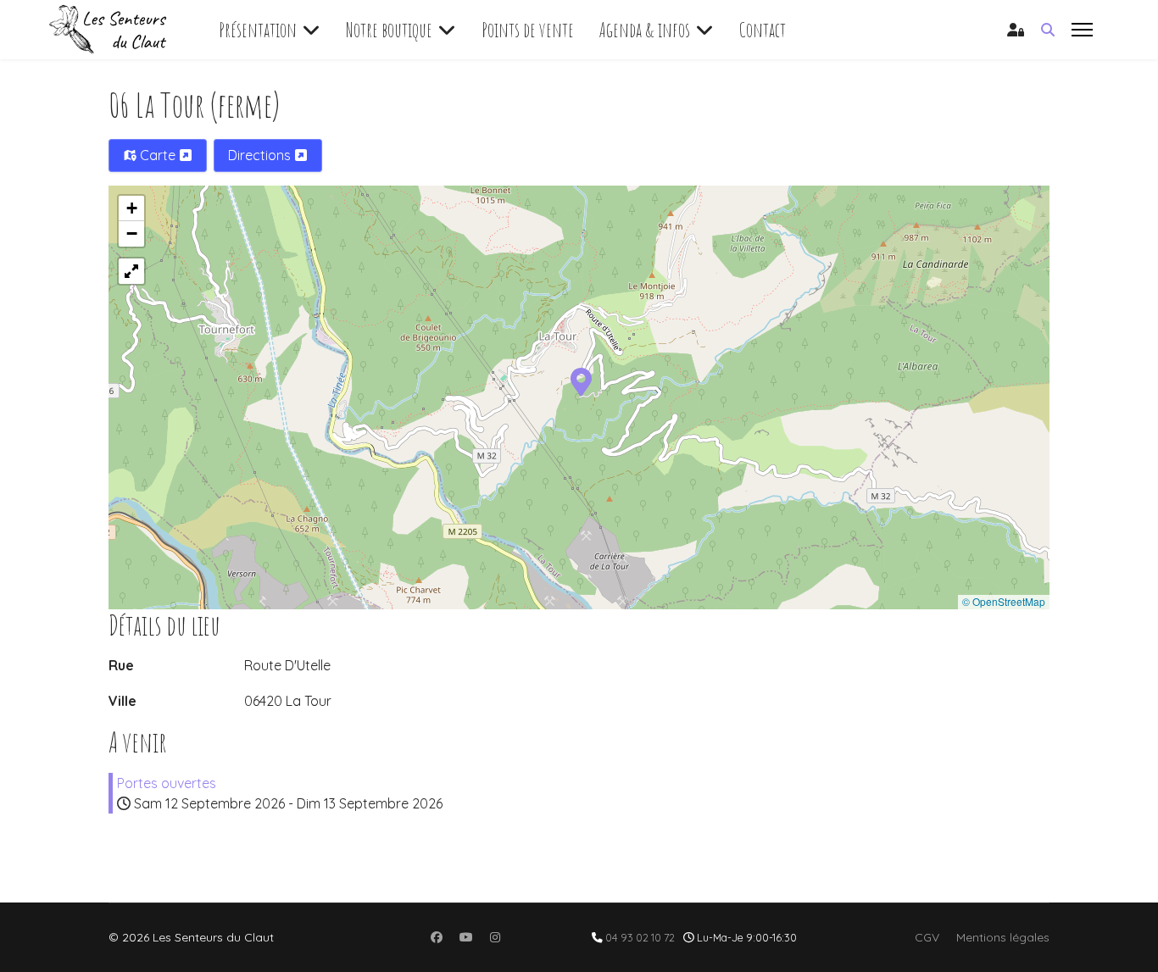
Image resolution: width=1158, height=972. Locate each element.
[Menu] (1082, 29)
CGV (927, 937)
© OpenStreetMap (1003, 601)
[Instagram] (495, 937)
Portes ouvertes (166, 783)
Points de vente (528, 29)
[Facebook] (437, 937)
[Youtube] (466, 937)
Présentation (258, 29)
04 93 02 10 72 (640, 937)
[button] (581, 380)
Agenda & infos (644, 29)
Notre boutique (389, 29)
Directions (261, 155)
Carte (157, 155)
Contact (762, 29)
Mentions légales (1002, 937)
